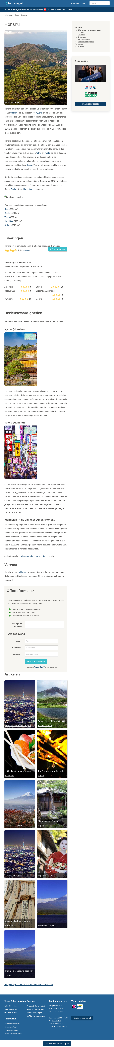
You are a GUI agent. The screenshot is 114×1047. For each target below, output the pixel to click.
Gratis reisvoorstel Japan (57, 1043)
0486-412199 (79, 3)
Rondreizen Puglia (10, 1027)
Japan (29, 165)
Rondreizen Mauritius (11, 1023)
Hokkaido (22, 572)
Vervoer (80, 44)
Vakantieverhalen (84, 39)
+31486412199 (58, 1023)
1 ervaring (26, 250)
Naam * (19, 641)
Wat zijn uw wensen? (17, 625)
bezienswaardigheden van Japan (33, 556)
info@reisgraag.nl (60, 1026)
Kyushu (39, 113)
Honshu (80, 32)
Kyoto (47, 153)
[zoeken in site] (108, 3)
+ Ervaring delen (58, 249)
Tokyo (38, 153)
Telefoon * (17, 654)
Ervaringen (82, 37)
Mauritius (52, 9)
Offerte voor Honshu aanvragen (89, 30)
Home (7, 9)
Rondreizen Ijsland (11, 1030)
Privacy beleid (39, 667)
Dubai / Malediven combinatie (14, 1034)
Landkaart (81, 35)
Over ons (61, 9)
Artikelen (81, 46)
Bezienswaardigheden (86, 42)
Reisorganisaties (18, 9)
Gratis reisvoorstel (36, 9)
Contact (70, 9)
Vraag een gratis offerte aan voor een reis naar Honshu (28, 985)
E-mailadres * (16, 648)
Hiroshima (27, 189)
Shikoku (13, 113)
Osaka (13, 189)
